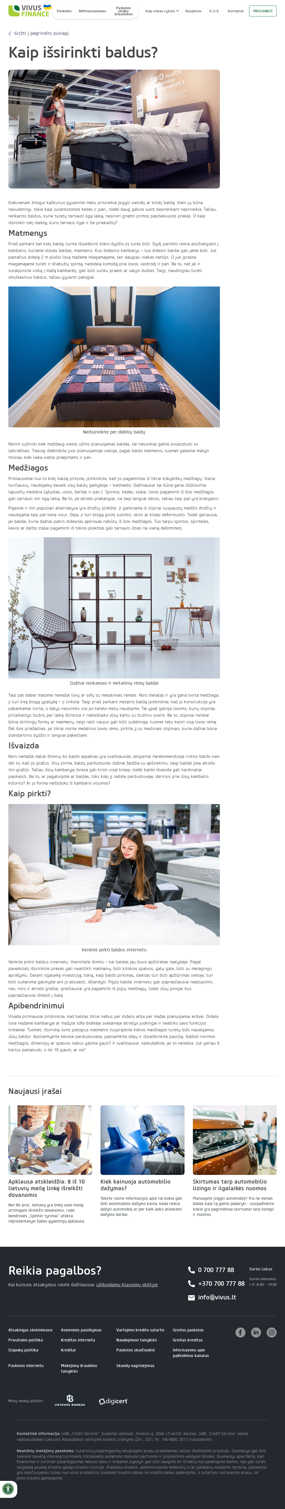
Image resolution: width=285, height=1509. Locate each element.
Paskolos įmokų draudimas (123, 11)
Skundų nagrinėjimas (135, 1365)
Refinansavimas (92, 11)
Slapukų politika (23, 1350)
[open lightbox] (114, 129)
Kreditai (68, 1350)
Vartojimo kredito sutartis (140, 1330)
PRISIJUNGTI (262, 11)
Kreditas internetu (78, 1340)
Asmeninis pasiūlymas (81, 1330)
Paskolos (64, 11)
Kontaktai (236, 11)
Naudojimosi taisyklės (136, 1340)
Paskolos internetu (25, 1365)
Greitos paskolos (188, 1330)
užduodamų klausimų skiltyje (127, 1285)
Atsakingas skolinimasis (30, 1330)
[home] (28, 11)
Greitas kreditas (188, 1340)
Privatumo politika (25, 1340)
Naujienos (193, 11)
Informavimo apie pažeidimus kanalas (191, 1353)
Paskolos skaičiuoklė (135, 1350)
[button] (161, 11)
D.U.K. (214, 11)
